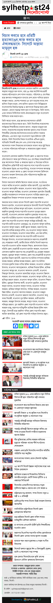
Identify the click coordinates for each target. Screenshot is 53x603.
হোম (8, 28)
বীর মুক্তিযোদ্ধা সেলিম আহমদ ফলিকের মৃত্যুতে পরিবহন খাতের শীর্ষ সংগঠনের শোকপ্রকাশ (29, 442)
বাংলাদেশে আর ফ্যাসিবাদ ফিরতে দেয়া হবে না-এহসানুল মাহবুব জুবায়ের (36, 352)
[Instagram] (26, 326)
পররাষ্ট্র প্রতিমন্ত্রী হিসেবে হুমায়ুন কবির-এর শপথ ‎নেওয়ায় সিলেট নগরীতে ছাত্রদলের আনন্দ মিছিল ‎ (30, 432)
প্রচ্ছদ (18, 28)
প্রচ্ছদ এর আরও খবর (11, 332)
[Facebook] (15, 326)
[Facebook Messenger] (31, 326)
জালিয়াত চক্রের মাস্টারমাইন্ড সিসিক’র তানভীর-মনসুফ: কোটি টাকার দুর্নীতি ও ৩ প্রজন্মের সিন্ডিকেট (30, 477)
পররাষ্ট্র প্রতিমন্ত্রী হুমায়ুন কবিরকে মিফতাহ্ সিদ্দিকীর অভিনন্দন (35, 377)
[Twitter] (36, 326)
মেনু (28, 18)
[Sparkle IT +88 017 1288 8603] (32, 600)
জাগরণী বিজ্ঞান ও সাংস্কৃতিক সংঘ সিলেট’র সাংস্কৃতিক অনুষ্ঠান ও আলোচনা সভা (36, 365)
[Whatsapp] (20, 326)
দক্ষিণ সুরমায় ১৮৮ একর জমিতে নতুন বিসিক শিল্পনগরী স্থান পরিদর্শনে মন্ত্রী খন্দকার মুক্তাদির (36, 338)
